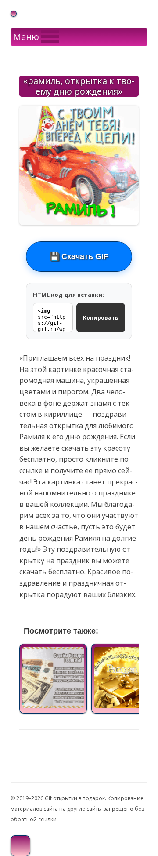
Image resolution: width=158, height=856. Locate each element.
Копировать (100, 317)
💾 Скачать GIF (79, 256)
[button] (26, 37)
